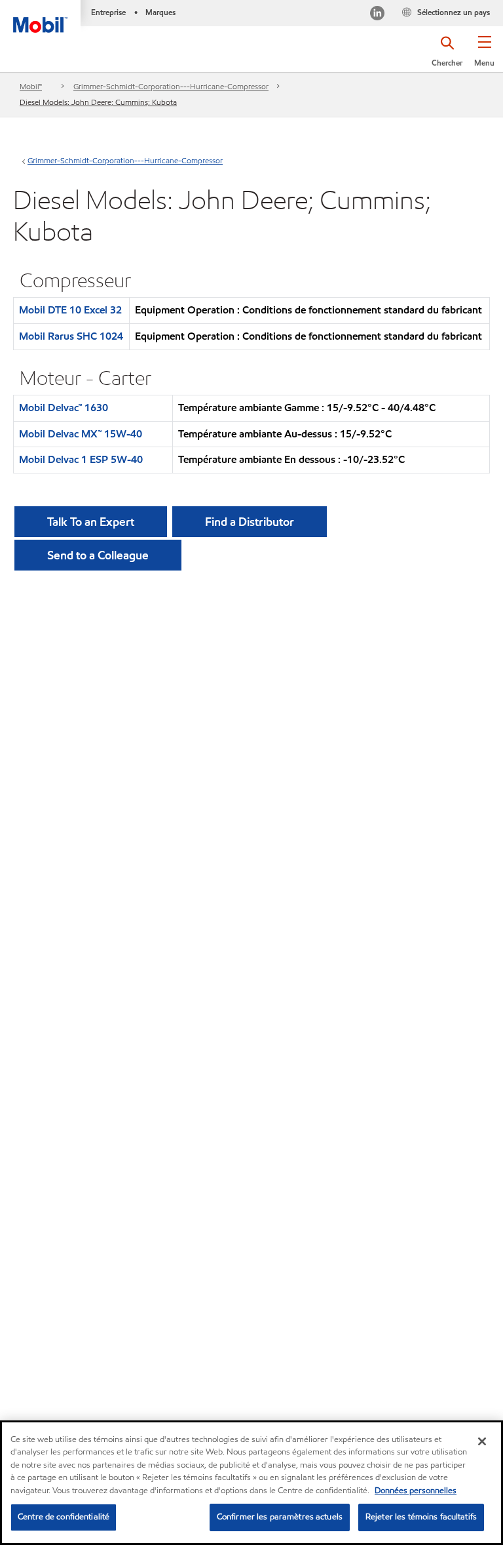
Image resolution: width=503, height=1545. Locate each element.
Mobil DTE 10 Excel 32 (70, 310)
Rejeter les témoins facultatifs (421, 1517)
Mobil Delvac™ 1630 (63, 407)
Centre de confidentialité (63, 1517)
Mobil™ (31, 86)
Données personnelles (415, 1490)
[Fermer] (482, 1441)
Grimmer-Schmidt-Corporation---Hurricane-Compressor (171, 86)
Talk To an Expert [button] (90, 521)
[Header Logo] (40, 16)
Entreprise (108, 12)
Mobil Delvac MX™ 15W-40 (80, 434)
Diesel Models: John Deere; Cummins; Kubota (98, 102)
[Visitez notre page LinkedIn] (377, 15)
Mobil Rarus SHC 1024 (71, 336)
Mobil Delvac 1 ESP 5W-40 (81, 459)
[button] (484, 55)
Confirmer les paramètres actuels (280, 1517)
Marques (160, 12)
